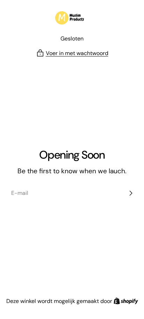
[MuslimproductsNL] (72, 18)
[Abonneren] (130, 193)
